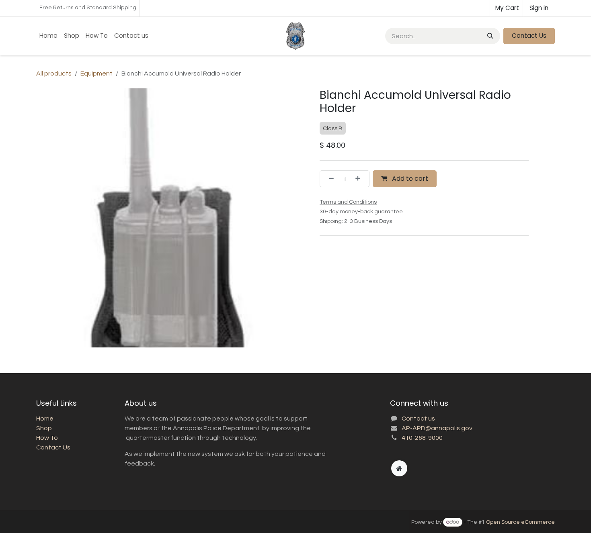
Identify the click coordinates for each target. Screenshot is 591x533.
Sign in (538, 8)
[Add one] (360, 179)
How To (47, 438)
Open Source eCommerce (520, 522)
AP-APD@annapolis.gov (437, 428)
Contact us (418, 418)
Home (44, 418)
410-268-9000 (422, 438)
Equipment (96, 73)
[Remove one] (329, 179)
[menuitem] (48, 36)
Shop (44, 428)
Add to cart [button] (409, 178)
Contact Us (529, 35)
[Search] (489, 36)
